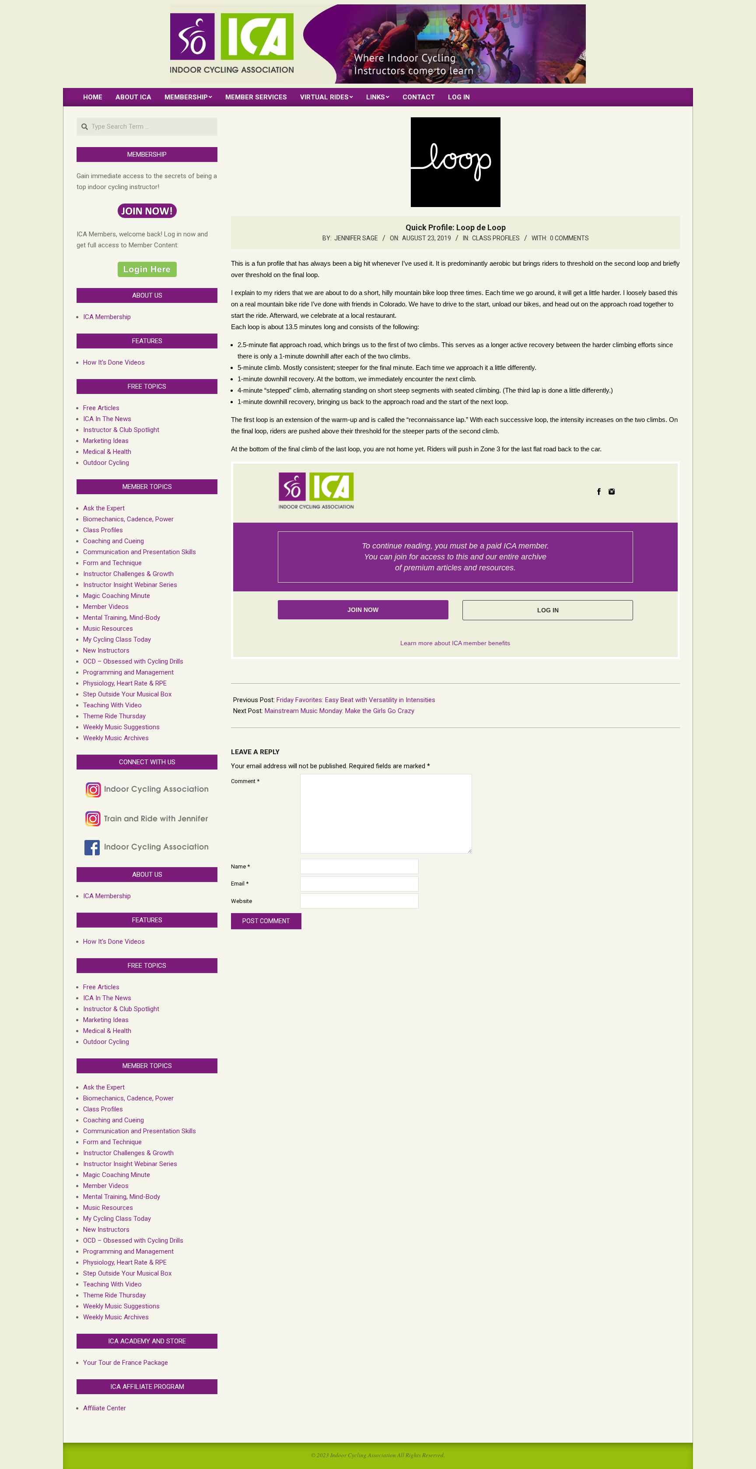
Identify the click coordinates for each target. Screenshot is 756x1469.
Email (239, 883)
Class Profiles (496, 238)
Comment (245, 781)
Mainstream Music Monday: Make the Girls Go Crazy (339, 711)
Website (241, 901)
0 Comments (569, 238)
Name (240, 866)
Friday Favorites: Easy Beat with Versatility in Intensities (355, 700)
